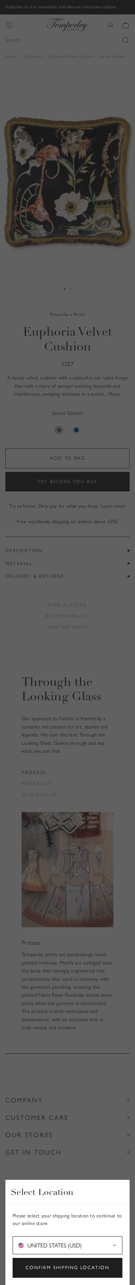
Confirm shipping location (67, 1267)
